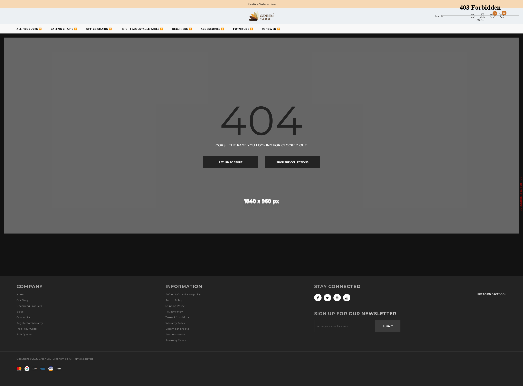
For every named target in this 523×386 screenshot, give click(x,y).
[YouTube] (346, 297)
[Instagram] (337, 297)
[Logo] (261, 16)
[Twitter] (327, 297)
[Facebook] (318, 297)
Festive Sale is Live (262, 4)
